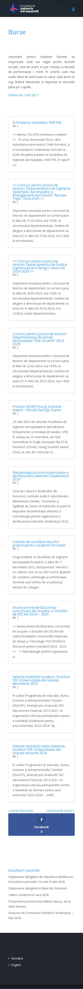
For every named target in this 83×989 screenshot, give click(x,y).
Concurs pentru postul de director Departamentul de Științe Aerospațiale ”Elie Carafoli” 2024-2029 (40, 339)
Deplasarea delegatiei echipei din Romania (37, 888)
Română (17, 958)
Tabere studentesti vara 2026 (28, 895)
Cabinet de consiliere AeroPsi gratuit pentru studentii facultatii (39, 543)
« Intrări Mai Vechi (20, 811)
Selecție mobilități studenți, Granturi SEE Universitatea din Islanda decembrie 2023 (41, 680)
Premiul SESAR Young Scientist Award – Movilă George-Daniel (37, 408)
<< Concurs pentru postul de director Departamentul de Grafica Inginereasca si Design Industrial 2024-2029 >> (40, 266)
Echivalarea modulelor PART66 (37, 122)
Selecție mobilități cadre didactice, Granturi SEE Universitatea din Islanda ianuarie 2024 (39, 749)
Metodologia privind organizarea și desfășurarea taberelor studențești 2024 (41, 476)
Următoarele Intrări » (60, 811)
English (16, 965)
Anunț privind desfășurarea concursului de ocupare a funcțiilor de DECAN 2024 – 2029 (40, 611)
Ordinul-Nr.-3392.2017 (23, 95)
